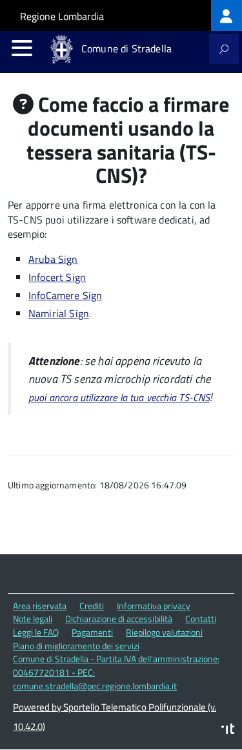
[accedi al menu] (22, 47)
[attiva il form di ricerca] (224, 49)
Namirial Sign (58, 313)
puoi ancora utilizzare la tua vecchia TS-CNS (119, 397)
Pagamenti (92, 632)
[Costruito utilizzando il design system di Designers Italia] (227, 730)
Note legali (32, 618)
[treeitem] (226, 15)
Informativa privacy (153, 605)
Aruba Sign (53, 259)
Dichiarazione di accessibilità (118, 618)
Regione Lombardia (62, 16)
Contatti (200, 618)
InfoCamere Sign (65, 295)
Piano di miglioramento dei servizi (76, 645)
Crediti (91, 605)
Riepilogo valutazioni (164, 632)
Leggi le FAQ (36, 632)
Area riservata (39, 605)
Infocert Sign (57, 277)
